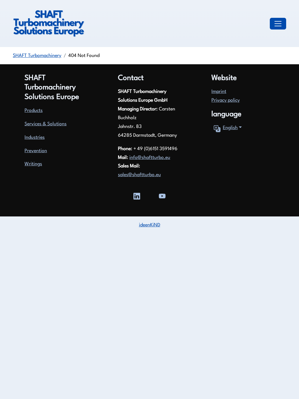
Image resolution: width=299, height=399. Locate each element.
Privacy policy (225, 100)
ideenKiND (149, 225)
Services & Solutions (46, 124)
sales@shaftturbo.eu (139, 175)
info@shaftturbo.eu (149, 157)
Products (34, 110)
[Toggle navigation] (278, 24)
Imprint (218, 91)
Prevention (36, 151)
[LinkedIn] (136, 195)
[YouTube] (162, 195)
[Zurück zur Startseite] (48, 24)
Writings (33, 164)
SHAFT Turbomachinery (37, 55)
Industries (35, 137)
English (230, 128)
